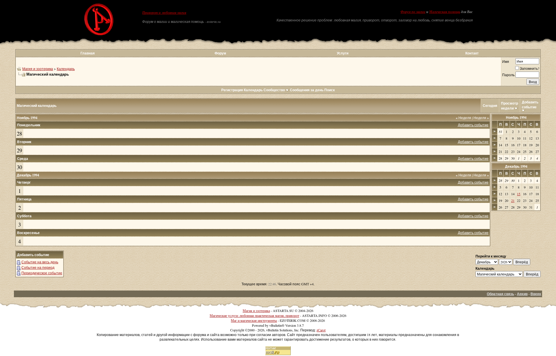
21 (513, 200)
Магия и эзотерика (37, 68)
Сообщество (274, 89)
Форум (220, 53)
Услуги (342, 53)
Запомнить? (529, 68)
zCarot (321, 330)
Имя (505, 61)
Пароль (508, 74)
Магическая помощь (444, 12)
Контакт (472, 53)
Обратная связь (500, 293)
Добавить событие (530, 104)
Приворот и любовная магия (164, 13)
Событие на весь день (39, 262)
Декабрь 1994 (516, 166)
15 (518, 193)
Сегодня (490, 105)
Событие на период (37, 267)
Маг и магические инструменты (254, 320)
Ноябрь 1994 (516, 117)
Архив (522, 293)
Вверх (536, 293)
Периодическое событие (41, 273)
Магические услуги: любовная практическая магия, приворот (254, 315)
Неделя (463, 117)
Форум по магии (412, 12)
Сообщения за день (306, 89)
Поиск (329, 89)
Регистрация (232, 89)
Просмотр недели (509, 106)
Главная (88, 53)
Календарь (66, 68)
